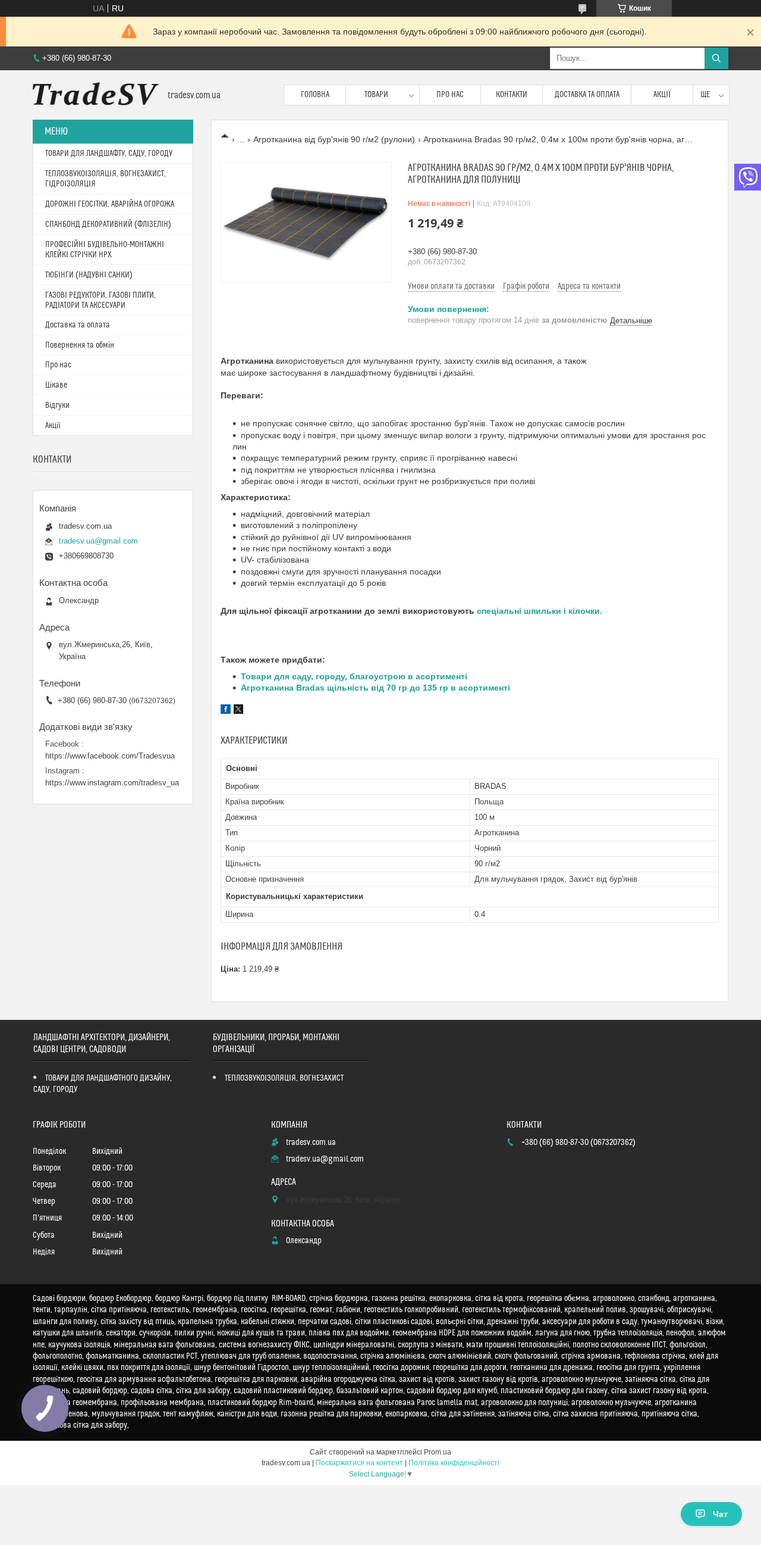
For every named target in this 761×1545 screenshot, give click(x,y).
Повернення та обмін (79, 345)
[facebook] (226, 711)
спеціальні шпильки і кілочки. (539, 611)
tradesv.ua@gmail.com (98, 540)
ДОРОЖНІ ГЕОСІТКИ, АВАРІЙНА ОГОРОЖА (109, 204)
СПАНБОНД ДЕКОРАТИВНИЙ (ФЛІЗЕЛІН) (108, 224)
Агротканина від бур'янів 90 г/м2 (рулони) (334, 139)
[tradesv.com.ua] (96, 95)
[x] (238, 711)
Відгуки (57, 405)
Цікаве (56, 385)
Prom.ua (437, 1452)
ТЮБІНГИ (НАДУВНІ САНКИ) (89, 275)
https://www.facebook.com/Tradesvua (110, 755)
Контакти (511, 94)
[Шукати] (716, 58)
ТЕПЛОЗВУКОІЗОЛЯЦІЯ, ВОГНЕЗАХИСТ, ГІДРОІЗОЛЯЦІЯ (105, 179)
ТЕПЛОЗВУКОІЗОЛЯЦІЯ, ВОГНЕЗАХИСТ (284, 1078)
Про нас (450, 94)
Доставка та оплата (587, 94)
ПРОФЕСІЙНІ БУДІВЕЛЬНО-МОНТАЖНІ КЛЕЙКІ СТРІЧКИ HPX (104, 250)
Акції (662, 94)
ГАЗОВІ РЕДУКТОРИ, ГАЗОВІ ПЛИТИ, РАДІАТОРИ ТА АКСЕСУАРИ (100, 300)
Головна (315, 94)
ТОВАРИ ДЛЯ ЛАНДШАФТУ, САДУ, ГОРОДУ (108, 153)
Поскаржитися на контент (359, 1463)
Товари (376, 94)
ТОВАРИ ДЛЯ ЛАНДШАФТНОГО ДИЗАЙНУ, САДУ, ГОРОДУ (102, 1083)
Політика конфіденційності (453, 1463)
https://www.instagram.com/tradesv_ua (112, 782)
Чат (720, 1514)
